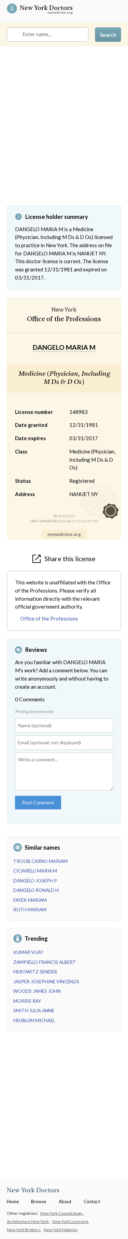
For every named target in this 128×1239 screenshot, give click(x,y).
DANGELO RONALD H (36, 890)
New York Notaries (61, 1229)
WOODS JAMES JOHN (37, 991)
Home (13, 1201)
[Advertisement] (64, 131)
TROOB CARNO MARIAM (40, 861)
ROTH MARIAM (29, 909)
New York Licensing (70, 1221)
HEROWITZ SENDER (35, 971)
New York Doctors (46, 9)
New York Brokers (24, 1229)
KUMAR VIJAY (28, 952)
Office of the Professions (49, 618)
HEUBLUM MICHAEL (34, 1020)
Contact (92, 1201)
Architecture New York (28, 1221)
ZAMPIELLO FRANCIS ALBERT (44, 962)
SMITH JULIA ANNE (33, 1010)
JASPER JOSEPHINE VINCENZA (46, 981)
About (65, 1201)
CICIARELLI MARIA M (35, 871)
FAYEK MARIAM (30, 900)
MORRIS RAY (27, 1001)
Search (108, 35)
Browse (38, 1201)
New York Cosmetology (61, 1213)
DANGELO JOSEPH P (35, 880)
